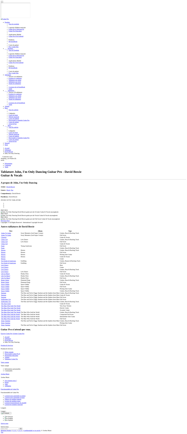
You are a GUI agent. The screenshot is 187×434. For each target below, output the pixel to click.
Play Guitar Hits (14, 47)
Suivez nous (4, 423)
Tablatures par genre (15, 82)
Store (6, 145)
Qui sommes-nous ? (11, 380)
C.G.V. (20, 430)
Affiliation (8, 386)
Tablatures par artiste (15, 80)
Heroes (3, 250)
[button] (4, 221)
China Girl (4, 239)
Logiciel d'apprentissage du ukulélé (15, 403)
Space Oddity (5, 284)
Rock (8, 190)
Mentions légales (6, 430)
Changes (3, 237)
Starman (3, 293)
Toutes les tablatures (15, 83)
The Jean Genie (6, 304)
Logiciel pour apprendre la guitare (15, 396)
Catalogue (8, 165)
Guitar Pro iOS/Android (16, 36)
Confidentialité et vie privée (32, 430)
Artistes (7, 106)
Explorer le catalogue (15, 78)
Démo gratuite (9, 352)
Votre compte (5, 362)
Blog (6, 108)
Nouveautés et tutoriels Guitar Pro (19, 120)
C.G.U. (14, 430)
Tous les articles (13, 110)
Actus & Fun (13, 124)
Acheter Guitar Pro (18, 333)
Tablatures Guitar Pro (11, 359)
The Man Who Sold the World (10, 314)
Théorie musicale (14, 117)
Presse (7, 382)
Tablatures (8, 75)
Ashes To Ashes (6, 233)
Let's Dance (4, 265)
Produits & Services (7, 345)
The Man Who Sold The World (10, 306)
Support (7, 143)
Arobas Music (5, 374)
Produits (7, 22)
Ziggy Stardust (5, 321)
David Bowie (11, 187)
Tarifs (10, 89)
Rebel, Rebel (5, 280)
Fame (2, 246)
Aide (6, 384)
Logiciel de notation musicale (14, 404)
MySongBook (13, 41)
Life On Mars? (5, 276)
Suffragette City (6, 299)
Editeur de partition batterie (13, 399)
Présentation (8, 163)
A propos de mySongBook (17, 87)
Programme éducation (11, 355)
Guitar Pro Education (15, 31)
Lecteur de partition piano (12, 401)
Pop (12, 190)
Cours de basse (13, 115)
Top (2, 432)
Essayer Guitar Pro (6, 333)
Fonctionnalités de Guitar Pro (10, 389)
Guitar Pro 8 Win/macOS (16, 29)
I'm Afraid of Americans (8, 261)
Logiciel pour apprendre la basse (15, 397)
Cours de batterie (14, 118)
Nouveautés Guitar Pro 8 (12, 354)
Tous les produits (14, 24)
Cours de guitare (14, 122)
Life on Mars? (5, 274)
